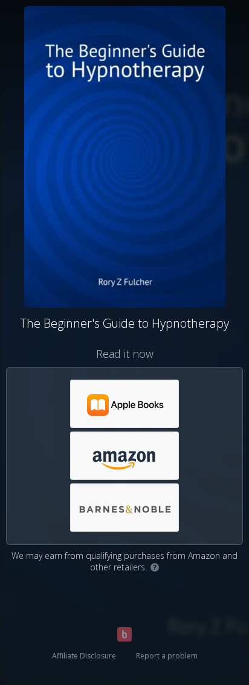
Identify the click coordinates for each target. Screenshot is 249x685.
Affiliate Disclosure (84, 656)
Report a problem (167, 656)
